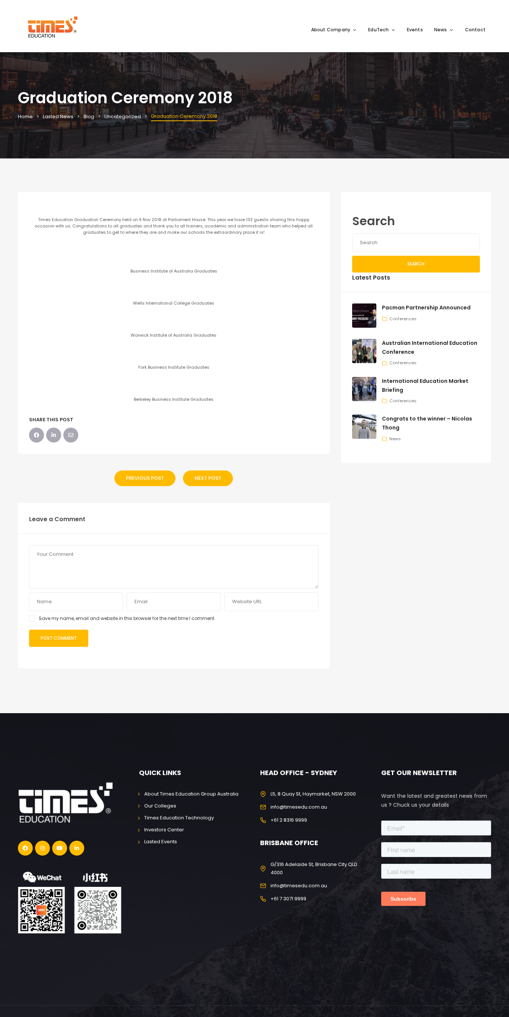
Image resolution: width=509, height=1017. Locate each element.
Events (415, 29)
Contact (475, 29)
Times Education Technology (179, 817)
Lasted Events (160, 841)
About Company (331, 29)
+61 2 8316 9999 (289, 820)
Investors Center (164, 829)
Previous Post (145, 478)
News (440, 29)
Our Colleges (160, 805)
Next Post (208, 478)
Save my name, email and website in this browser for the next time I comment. (127, 618)
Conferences (403, 319)
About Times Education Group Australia (191, 793)
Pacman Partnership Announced (426, 307)
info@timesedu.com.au (299, 806)
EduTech (378, 29)
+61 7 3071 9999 (288, 898)
